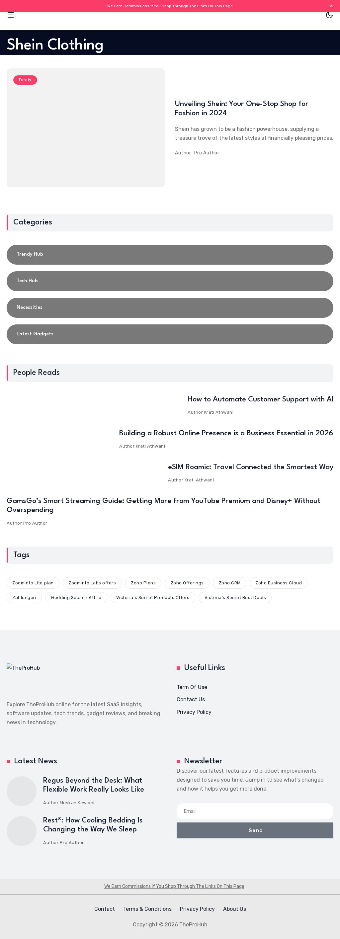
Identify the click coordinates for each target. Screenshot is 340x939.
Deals (25, 79)
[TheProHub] (170, 15)
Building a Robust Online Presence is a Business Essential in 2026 (226, 433)
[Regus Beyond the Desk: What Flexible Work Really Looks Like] (22, 791)
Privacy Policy (194, 712)
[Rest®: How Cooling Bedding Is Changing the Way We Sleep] (22, 831)
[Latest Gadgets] (170, 334)
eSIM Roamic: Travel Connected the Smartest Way (250, 467)
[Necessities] (170, 308)
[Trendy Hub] (170, 255)
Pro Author (206, 153)
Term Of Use (192, 687)
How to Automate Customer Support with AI (260, 399)
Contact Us (191, 699)
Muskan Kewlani (77, 802)
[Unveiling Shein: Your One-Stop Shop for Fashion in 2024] (86, 127)
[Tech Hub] (170, 281)
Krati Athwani (219, 412)
